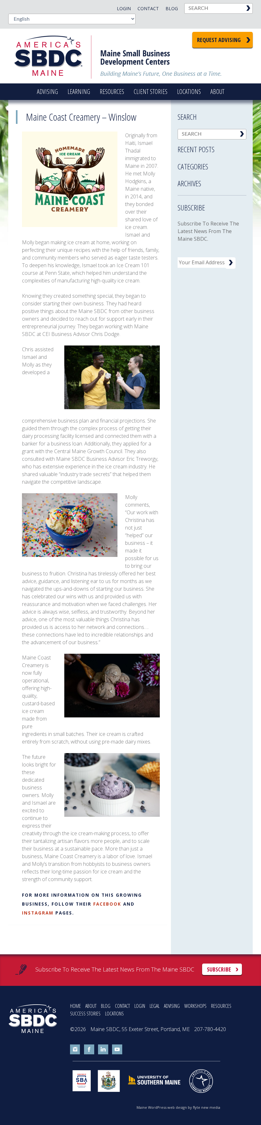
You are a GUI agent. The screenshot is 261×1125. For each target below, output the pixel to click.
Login (124, 8)
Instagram (37, 913)
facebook (89, 1049)
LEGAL (154, 1005)
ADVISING (172, 1005)
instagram (75, 1049)
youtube (117, 1049)
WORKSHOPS (195, 1005)
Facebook (107, 904)
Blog (172, 8)
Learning (78, 91)
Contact (148, 8)
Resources (112, 91)
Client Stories (150, 91)
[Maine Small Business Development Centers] (52, 56)
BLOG (105, 1005)
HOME (75, 1005)
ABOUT (90, 1005)
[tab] (212, 147)
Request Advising (219, 40)
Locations (189, 91)
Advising (47, 91)
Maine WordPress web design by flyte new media (178, 1107)
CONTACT (122, 1005)
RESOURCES (221, 1005)
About (217, 91)
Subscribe (219, 969)
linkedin (103, 1049)
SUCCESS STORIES (85, 1013)
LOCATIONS (114, 1013)
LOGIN (139, 1005)
